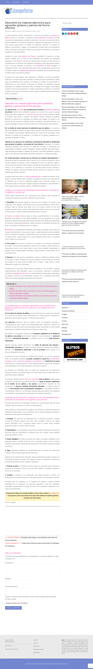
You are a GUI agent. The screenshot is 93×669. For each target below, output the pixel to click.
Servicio (47, 663)
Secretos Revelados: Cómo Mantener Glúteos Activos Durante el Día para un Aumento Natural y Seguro (74, 109)
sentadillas (20, 110)
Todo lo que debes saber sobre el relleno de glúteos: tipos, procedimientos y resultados (73, 198)
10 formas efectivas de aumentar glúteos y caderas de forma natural (73, 247)
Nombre (8, 579)
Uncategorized (66, 334)
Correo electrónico (11, 586)
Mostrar (19, 98)
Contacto (35, 643)
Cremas (64, 321)
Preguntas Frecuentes (38, 649)
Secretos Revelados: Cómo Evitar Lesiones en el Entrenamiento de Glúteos (72, 125)
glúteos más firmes (28, 56)
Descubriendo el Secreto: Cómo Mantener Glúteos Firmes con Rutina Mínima (73, 117)
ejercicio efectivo (33, 114)
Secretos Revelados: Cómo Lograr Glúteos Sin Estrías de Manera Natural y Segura (74, 93)
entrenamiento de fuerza (21, 273)
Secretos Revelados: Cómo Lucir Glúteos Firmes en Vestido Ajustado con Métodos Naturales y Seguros (75, 101)
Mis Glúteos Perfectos (19, 11)
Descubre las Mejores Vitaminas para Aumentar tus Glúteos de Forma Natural (74, 272)
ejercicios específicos (32, 379)
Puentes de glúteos (13, 216)
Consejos (65, 317)
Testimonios (36, 646)
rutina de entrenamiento (33, 176)
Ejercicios (13, 502)
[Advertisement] (61, 11)
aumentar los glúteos (52, 110)
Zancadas (10, 230)
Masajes (64, 327)
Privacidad (61, 663)
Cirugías (64, 314)
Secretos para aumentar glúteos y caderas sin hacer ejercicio (73, 296)
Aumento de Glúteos (68, 311)
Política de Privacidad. (20, 603)
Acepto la (17, 603)
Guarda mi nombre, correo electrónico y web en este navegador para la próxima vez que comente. (30, 598)
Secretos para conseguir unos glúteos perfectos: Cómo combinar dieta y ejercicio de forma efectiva (74, 223)
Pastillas (64, 331)
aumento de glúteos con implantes (30, 361)
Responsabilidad (54, 663)
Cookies (66, 663)
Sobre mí (35, 640)
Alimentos (65, 308)
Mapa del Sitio (36, 652)
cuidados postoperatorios (27, 70)
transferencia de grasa (42, 66)
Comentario (9, 563)
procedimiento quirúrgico (45, 38)
